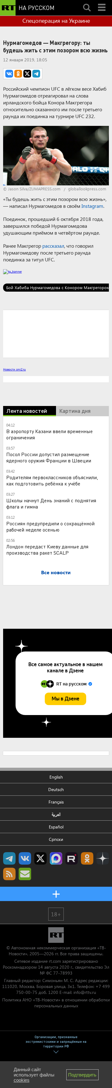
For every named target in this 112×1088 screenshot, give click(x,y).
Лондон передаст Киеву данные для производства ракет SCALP (47, 549)
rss (9, 874)
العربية (56, 814)
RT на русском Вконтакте (25, 858)
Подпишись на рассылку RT (25, 874)
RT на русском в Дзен (102, 858)
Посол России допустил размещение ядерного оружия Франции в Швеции (48, 457)
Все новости (56, 572)
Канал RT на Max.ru (56, 858)
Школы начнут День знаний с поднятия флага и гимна (51, 503)
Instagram (92, 206)
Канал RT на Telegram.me (9, 858)
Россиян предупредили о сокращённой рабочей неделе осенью (50, 526)
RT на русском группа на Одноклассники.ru (87, 858)
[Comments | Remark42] (56, 333)
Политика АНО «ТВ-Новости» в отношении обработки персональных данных (56, 1003)
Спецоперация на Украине (56, 20)
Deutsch (56, 789)
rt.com (55, 961)
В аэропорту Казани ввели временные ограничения (49, 434)
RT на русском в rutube (71, 858)
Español (56, 827)
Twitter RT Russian (40, 858)
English (56, 777)
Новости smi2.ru (14, 369)
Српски (56, 839)
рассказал (53, 245)
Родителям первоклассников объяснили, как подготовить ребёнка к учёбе (52, 480)
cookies (22, 1080)
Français (56, 802)
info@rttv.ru (84, 992)
